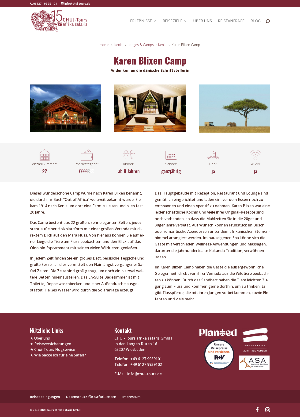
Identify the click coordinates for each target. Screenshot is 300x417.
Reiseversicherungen (52, 343)
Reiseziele (172, 21)
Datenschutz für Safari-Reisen (91, 396)
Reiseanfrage (231, 21)
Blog (256, 21)
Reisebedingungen (45, 396)
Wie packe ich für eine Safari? (60, 355)
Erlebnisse (141, 21)
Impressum (131, 396)
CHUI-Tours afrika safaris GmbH (60, 410)
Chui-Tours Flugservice (54, 349)
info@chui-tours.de (144, 373)
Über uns (202, 21)
